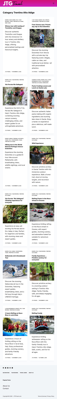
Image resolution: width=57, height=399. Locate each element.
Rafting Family (37, 313)
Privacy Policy (50, 396)
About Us (31, 372)
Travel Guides (23, 372)
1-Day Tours (35, 19)
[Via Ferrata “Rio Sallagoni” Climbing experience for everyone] (15, 214)
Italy (17, 19)
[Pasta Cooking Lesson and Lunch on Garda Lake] (42, 99)
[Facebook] (3, 367)
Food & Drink (12, 19)
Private (47, 19)
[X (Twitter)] (5, 367)
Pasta (39, 81)
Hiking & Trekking (13, 138)
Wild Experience (38, 143)
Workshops (45, 82)
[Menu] (53, 3)
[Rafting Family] (42, 325)
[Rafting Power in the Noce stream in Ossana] (42, 212)
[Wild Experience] (42, 155)
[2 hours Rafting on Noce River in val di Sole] (15, 327)
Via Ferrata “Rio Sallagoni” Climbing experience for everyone (14, 200)
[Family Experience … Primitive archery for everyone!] (42, 271)
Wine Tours (8, 22)
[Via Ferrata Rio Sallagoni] (15, 96)
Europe (7, 19)
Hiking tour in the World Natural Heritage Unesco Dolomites (14, 146)
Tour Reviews (35, 21)
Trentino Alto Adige (18, 21)
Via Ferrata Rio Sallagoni (14, 84)
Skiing (13, 251)
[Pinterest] (10, 367)
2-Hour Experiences (10, 308)
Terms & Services (42, 396)
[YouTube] (12, 367)
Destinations (6, 372)
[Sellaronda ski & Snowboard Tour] (15, 269)
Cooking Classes (36, 79)
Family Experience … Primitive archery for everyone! (39, 258)
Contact (6, 388)
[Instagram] (7, 367)
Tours (11, 21)
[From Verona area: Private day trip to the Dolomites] (42, 38)
